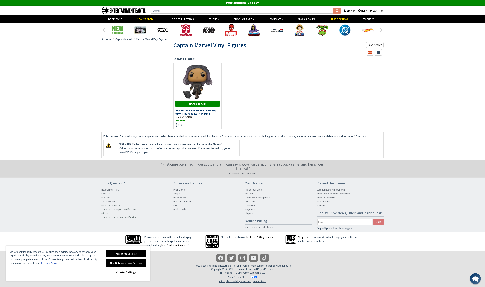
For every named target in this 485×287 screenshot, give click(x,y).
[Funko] (163, 30)
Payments (250, 209)
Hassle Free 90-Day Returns (259, 237)
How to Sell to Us (326, 197)
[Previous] (103, 30)
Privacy (223, 281)
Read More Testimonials (242, 173)
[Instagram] (242, 258)
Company (275, 19)
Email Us (105, 193)
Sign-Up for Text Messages (334, 228)
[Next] (381, 30)
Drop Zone (179, 189)
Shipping (249, 213)
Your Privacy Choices (239, 277)
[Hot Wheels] (367, 30)
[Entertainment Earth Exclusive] (140, 30)
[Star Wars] (208, 30)
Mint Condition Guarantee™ (175, 245)
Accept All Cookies (126, 253)
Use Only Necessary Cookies (126, 263)
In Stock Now (339, 19)
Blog (175, 205)
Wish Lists (250, 201)
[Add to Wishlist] (217, 68)
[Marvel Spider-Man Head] (231, 30)
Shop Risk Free (305, 237)
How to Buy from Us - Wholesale (333, 193)
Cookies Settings (126, 272)
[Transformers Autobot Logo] (185, 30)
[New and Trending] (117, 30)
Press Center (323, 201)
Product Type (243, 19)
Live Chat (106, 197)
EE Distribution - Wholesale (259, 227)
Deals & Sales (306, 19)
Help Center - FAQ (110, 189)
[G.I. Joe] (276, 30)
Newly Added (145, 19)
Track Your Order (253, 189)
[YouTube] (253, 258)
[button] (475, 278)
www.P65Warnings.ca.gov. (134, 152)
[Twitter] (231, 258)
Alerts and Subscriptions (257, 197)
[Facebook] (220, 258)
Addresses (250, 205)
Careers (321, 205)
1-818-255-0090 (108, 201)
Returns (249, 193)
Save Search (375, 45)
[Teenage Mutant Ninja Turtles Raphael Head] (322, 30)
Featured (368, 19)
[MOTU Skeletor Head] (254, 30)
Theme (213, 19)
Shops (176, 193)
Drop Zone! (115, 19)
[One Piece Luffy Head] (299, 30)
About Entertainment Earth (331, 189)
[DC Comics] (345, 30)
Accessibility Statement (239, 281)
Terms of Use (259, 281)
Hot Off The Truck (182, 19)
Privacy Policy (49, 263)
